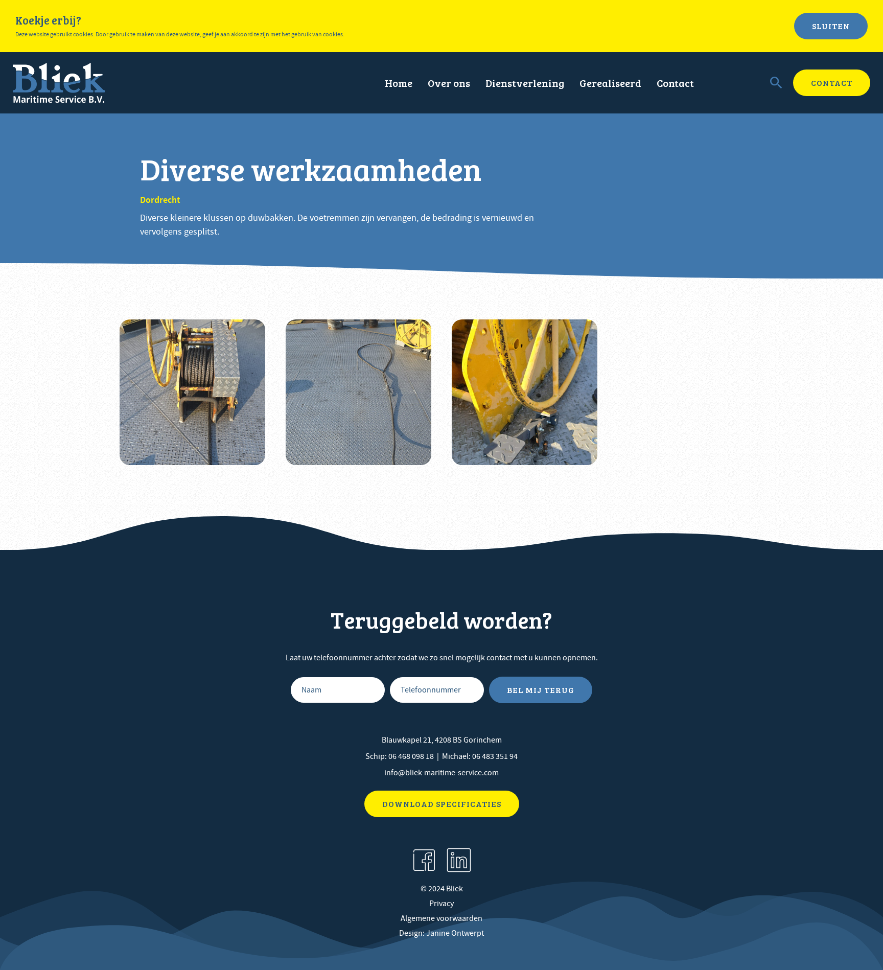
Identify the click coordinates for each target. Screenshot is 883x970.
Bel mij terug (540, 689)
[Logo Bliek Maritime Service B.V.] (59, 82)
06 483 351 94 (495, 756)
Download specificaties (441, 803)
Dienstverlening (524, 83)
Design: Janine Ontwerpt (441, 933)
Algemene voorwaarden (441, 918)
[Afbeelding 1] (192, 392)
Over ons (449, 83)
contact (831, 82)
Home (398, 83)
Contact (675, 83)
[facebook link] (424, 860)
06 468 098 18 (411, 756)
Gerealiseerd (610, 83)
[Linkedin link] (459, 860)
